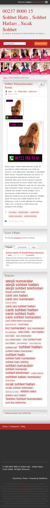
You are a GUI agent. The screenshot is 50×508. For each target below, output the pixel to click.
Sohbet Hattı (32, 91)
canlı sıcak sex (11, 324)
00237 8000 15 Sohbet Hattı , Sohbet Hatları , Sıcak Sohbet (24, 20)
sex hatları (12, 212)
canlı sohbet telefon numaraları (19, 321)
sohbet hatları (23, 212)
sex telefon (10, 343)
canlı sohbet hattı (20, 313)
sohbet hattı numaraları (20, 358)
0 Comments (30, 255)
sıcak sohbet (10, 381)
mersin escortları (12, 455)
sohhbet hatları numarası (23, 376)
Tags (34, 247)
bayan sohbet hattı (15, 292)
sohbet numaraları (15, 216)
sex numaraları (23, 336)
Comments (22, 247)
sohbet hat (11, 347)
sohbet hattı (34, 212)
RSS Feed (46, 2)
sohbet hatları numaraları (19, 351)
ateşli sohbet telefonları (24, 288)
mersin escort (25, 455)
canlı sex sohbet (11, 303)
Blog (23, 426)
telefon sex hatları (16, 395)
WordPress (43, 478)
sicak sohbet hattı (35, 343)
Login (42, 2)
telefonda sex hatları (12, 392)
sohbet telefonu (37, 373)
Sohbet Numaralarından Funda (19, 85)
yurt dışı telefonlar (16, 402)
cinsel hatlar (23, 324)
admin (10, 91)
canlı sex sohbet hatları (20, 306)
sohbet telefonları (30, 216)
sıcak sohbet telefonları (19, 387)
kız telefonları (11, 332)
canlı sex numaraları (20, 299)
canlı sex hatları (17, 295)
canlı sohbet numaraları (23, 317)
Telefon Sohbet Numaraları (24, 399)
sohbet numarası (16, 369)
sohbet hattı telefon (17, 362)
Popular (9, 247)
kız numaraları (16, 328)
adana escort (10, 435)
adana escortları (23, 435)
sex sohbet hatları (13, 339)
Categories (14, 426)
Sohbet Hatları (22, 91)
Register (35, 2)
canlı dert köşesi (32, 448)
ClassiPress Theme (20, 478)
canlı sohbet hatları (22, 309)
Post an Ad (41, 44)
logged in (17, 238)
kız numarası (36, 328)
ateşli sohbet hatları (22, 284)
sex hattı (10, 336)
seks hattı (24, 331)
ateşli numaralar (19, 281)
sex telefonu (22, 343)
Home (5, 78)
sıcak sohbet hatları (20, 384)
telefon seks (28, 391)
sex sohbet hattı (32, 339)
